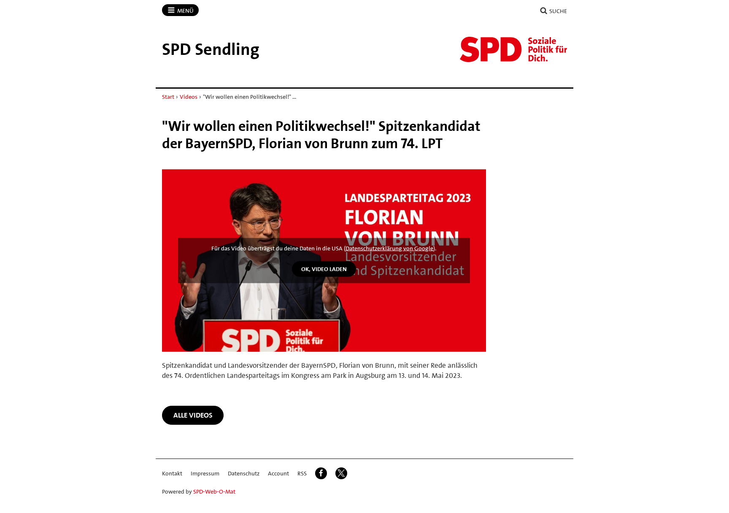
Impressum (205, 473)
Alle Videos (193, 415)
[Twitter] (341, 473)
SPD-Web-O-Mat (214, 491)
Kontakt (172, 473)
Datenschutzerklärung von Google (389, 248)
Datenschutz (243, 473)
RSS (302, 473)
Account (278, 473)
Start (168, 96)
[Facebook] (321, 473)
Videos (188, 96)
